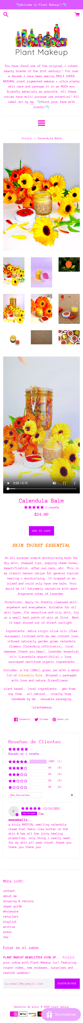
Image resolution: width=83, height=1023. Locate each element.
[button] (34, 507)
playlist (10, 921)
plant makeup (60, 1006)
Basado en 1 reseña (24, 753)
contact (9, 891)
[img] (31, 808)
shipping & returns (18, 901)
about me (10, 896)
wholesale (11, 911)
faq (5, 937)
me (32, 102)
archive (9, 926)
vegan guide (12, 906)
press (7, 932)
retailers (11, 916)
